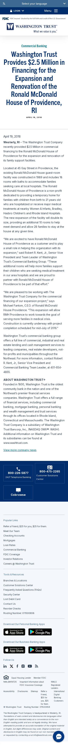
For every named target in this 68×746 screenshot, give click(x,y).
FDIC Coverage (11, 554)
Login (17, 10)
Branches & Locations (15, 580)
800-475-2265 (49, 471)
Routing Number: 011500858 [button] (18, 613)
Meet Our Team (11, 531)
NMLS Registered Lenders (55, 685)
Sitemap (34, 691)
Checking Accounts (14, 535)
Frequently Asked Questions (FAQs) (22, 590)
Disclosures (23, 691)
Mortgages (9, 540)
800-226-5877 (18, 473)
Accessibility (9, 691)
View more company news (19, 450)
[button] (14, 631)
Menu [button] (47, 10)
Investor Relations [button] (13, 559)
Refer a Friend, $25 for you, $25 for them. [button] (25, 526)
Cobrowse (18, 495)
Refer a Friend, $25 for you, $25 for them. (45, 697)
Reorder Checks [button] (12, 608)
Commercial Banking (14, 549)
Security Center (11, 594)
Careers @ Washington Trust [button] (18, 563)
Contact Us (9, 604)
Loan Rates (9, 545)
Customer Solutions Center (18, 585)
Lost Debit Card (11, 599)
